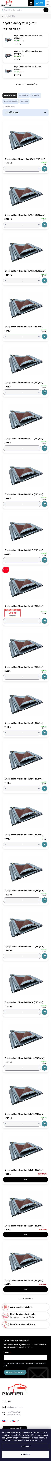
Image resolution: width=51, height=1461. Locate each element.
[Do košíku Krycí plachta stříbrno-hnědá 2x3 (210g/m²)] (44, 336)
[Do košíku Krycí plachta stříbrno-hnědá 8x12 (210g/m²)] (44, 1124)
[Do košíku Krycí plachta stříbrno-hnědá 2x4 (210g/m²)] (44, 392)
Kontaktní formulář (15, 1428)
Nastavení (25, 1446)
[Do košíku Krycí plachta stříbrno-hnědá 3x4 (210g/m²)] (44, 504)
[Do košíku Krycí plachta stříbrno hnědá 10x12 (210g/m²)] (44, 169)
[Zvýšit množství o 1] (39, 168)
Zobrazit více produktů (25, 84)
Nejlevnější (23, 95)
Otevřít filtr (11, 112)
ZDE (40, 1440)
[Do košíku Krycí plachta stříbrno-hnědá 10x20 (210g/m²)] (44, 280)
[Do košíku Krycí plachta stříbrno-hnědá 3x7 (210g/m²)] (44, 560)
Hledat (46, 10)
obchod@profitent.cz (15, 1407)
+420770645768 (13, 1413)
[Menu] (48, 3)
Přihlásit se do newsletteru (15, 1372)
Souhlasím (25, 1454)
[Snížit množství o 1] (5, 168)
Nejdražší (35, 95)
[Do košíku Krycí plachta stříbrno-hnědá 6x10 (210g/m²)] (44, 900)
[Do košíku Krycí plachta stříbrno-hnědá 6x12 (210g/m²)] (44, 956)
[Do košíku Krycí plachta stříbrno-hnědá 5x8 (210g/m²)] (44, 844)
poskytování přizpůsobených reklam (17, 1438)
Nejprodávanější (10, 101)
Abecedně (24, 101)
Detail (25, 1179)
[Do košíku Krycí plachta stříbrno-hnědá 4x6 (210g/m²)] (44, 677)
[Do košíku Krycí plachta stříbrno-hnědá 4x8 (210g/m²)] (44, 732)
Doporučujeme (10, 95)
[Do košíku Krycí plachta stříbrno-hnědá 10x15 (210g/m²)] (44, 224)
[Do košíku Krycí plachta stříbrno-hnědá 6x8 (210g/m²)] (44, 1012)
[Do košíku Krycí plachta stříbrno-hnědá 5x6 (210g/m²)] (44, 788)
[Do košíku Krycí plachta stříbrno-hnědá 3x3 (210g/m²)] (44, 448)
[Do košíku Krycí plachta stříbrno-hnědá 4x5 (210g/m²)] (44, 621)
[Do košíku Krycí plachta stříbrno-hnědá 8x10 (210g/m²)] (44, 1068)
